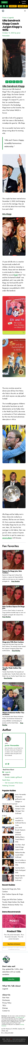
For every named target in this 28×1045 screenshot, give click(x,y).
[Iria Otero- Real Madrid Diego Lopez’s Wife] (8, 847)
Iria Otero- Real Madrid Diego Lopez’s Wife (20, 847)
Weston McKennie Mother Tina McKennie (13, 713)
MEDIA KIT (13, 6)
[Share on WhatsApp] (17, 82)
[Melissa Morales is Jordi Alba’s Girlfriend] (8, 855)
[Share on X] (14, 82)
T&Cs (4, 1005)
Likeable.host (9, 1041)
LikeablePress (23, 1039)
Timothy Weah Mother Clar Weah (11, 669)
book (16, 275)
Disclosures (6, 1000)
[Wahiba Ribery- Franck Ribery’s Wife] (8, 840)
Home (4, 17)
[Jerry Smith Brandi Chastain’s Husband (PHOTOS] (8, 830)
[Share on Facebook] (10, 82)
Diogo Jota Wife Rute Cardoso (13, 642)
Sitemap (5, 1008)
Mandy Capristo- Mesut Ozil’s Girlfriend (20, 878)
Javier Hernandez (12, 745)
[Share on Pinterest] (7, 82)
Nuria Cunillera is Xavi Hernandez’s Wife (20, 862)
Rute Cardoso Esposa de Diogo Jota (13, 607)
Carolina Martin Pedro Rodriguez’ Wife (20, 870)
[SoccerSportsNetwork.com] (3, 11)
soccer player (7, 538)
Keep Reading (15, 581)
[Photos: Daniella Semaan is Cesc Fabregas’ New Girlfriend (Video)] (8, 809)
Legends (11, 17)
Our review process (19, 1017)
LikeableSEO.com (21, 1041)
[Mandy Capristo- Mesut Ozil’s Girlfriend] (8, 878)
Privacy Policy (6, 1003)
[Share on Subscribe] (21, 82)
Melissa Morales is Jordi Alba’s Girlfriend (20, 855)
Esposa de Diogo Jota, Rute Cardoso (12, 572)
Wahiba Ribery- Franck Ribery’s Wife (20, 839)
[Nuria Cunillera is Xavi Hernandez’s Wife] (8, 863)
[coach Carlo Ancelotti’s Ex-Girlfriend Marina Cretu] (8, 821)
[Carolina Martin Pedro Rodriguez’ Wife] (8, 870)
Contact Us (6, 1011)
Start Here (5, 997)
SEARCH (4, 2)
